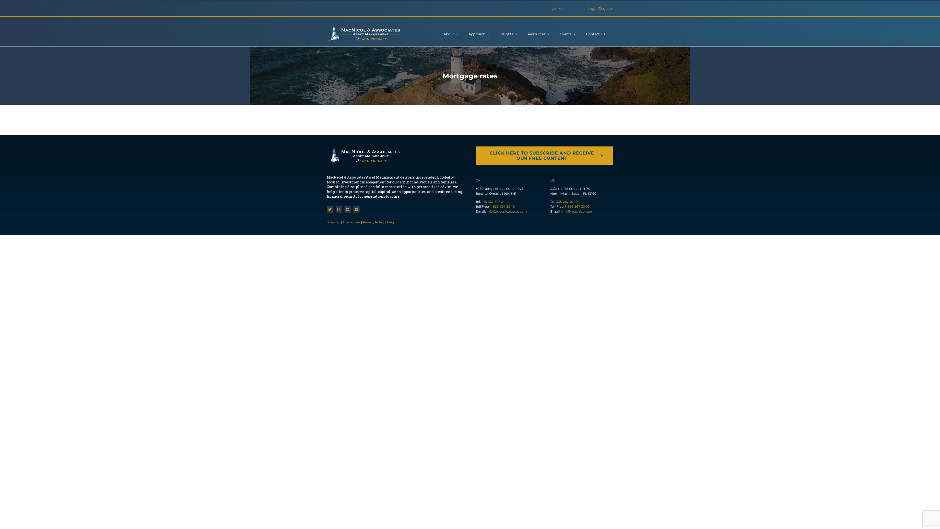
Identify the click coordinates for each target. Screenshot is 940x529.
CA (554, 9)
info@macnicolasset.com (507, 211)
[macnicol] (363, 28)
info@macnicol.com (577, 211)
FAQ (390, 222)
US (561, 9)
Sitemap (334, 222)
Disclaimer (351, 222)
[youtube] (356, 209)
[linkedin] (347, 209)
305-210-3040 (567, 202)
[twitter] (330, 209)
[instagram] (339, 209)
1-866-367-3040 (502, 206)
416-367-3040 (492, 202)
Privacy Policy (374, 222)
